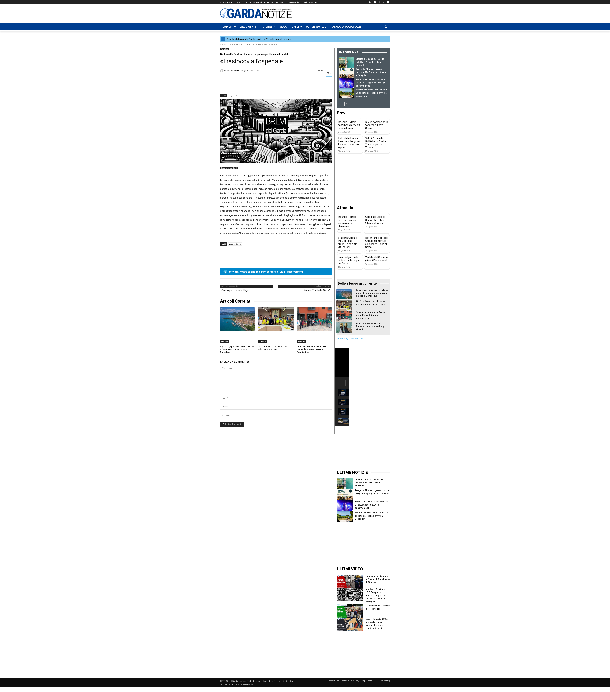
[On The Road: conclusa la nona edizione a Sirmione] (276, 319)
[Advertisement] (342, 13)
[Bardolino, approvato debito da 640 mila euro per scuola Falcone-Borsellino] (237, 319)
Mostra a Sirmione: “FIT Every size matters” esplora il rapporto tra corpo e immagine (376, 595)
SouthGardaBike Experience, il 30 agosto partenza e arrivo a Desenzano (371, 92)
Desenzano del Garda (229, 168)
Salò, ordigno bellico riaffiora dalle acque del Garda (349, 260)
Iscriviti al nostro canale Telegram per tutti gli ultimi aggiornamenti (265, 271)
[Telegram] (375, 2)
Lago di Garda (235, 96)
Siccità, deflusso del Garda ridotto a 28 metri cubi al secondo (259, 39)
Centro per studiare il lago (235, 290)
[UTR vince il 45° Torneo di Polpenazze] (350, 610)
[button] (386, 26)
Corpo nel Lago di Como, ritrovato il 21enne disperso (375, 219)
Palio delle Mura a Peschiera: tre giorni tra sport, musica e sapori (349, 143)
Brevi (341, 113)
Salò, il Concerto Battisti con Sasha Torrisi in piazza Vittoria (375, 143)
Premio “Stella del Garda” (317, 290)
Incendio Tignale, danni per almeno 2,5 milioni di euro (349, 125)
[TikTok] (379, 2)
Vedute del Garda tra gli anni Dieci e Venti (376, 259)
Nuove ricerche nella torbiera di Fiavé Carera (376, 125)
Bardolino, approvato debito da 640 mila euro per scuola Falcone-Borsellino (237, 349)
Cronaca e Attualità (236, 44)
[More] (252, 86)
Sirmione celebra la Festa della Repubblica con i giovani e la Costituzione (311, 349)
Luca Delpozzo (233, 70)
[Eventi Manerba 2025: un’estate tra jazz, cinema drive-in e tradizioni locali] (350, 624)
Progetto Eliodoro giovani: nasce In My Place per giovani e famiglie (371, 72)
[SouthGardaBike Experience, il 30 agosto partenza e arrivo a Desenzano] (346, 93)
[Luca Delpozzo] (222, 70)
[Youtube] (388, 2)
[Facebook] (366, 2)
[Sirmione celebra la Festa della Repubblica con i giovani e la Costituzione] (314, 319)
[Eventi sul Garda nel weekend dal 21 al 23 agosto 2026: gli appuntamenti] (346, 83)
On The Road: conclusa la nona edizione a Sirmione (370, 303)
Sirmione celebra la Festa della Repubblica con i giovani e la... (370, 315)
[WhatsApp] (245, 86)
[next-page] (346, 104)
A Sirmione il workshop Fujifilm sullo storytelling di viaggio (371, 326)
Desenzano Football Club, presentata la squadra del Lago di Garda (376, 242)
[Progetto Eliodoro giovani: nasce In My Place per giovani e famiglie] (346, 73)
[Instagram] (370, 2)
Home (223, 44)
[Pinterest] (238, 86)
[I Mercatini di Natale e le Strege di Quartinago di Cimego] (350, 581)
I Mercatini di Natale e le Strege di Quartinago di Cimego (378, 579)
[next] (387, 39)
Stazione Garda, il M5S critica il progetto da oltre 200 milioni (347, 242)
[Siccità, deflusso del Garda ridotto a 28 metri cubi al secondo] (346, 62)
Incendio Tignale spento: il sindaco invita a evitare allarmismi (347, 221)
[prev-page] (341, 104)
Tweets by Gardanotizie (350, 338)
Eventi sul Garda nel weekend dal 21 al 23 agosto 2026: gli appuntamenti (371, 82)
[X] (383, 2)
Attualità (250, 44)
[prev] (382, 39)
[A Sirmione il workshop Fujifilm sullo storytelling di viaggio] (344, 327)
